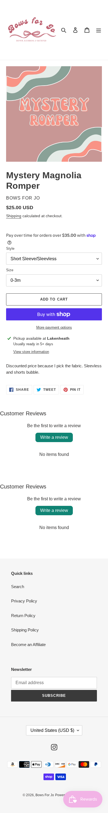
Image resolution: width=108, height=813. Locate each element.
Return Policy (23, 615)
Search (17, 586)
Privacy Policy (24, 601)
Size (9, 270)
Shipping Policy (25, 630)
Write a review (54, 437)
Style (10, 248)
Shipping (13, 216)
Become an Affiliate (28, 644)
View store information (31, 352)
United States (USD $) (52, 730)
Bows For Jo (44, 795)
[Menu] (98, 30)
